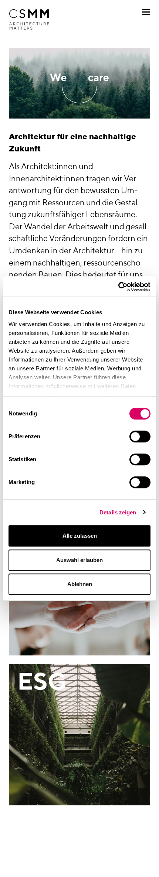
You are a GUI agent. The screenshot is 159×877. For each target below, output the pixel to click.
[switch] (139, 436)
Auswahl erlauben (79, 560)
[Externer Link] (79, 734)
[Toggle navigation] (146, 12)
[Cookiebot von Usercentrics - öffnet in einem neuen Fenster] (118, 286)
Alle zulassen (79, 535)
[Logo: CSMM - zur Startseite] (29, 19)
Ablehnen (79, 584)
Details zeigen (117, 512)
